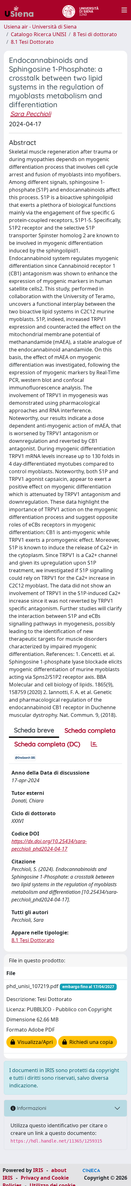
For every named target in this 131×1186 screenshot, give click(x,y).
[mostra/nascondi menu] (124, 10)
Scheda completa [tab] (90, 730)
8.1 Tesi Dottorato (32, 41)
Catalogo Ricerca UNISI (38, 34)
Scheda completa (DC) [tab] (47, 744)
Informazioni (31, 1108)
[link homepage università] (80, 10)
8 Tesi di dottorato (95, 34)
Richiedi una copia (90, 1042)
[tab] (94, 744)
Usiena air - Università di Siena (40, 26)
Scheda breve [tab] (34, 730)
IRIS (38, 1170)
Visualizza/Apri (34, 1042)
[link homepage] (21, 10)
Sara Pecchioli (30, 114)
